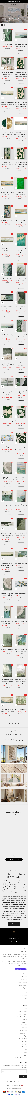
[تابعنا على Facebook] (26, 1081)
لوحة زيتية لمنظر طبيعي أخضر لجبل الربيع (21, 478)
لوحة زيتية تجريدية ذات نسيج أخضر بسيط (21, 534)
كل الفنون (24, 1022)
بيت (26, 1008)
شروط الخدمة (23, 988)
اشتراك (22, 1076)
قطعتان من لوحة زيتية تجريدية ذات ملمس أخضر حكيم (7, 74)
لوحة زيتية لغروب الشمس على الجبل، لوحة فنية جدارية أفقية (20, 134)
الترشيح (22, 24)
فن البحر (24, 1019)
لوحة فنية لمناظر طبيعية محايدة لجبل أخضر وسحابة (21, 681)
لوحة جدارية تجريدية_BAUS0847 (7, 163)
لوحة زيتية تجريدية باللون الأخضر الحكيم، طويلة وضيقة (7, 535)
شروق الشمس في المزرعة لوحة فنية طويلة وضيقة (7, 565)
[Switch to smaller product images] (2, 25)
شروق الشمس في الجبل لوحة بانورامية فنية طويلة (7, 103)
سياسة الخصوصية (22, 979)
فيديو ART (24, 1052)
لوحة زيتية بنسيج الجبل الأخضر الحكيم (21, 335)
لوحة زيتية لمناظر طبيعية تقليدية (21, 506)
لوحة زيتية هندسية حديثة (21, 421)
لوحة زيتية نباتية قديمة (20, 593)
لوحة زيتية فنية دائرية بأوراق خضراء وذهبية (7, 133)
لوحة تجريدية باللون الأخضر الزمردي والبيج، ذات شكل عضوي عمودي (21, 74)
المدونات (24, 1044)
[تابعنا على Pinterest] (14, 1081)
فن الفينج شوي (23, 1038)
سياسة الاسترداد (22, 982)
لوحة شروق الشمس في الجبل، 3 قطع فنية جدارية (7, 710)
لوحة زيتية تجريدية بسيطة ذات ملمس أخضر (7, 478)
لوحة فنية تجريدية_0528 (7, 278)
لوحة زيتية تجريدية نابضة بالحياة (7, 307)
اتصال (25, 998)
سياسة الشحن (23, 985)
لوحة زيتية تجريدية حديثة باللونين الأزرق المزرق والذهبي (21, 250)
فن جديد (24, 1027)
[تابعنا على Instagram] (18, 1081)
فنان (25, 1049)
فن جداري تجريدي (7, 44)
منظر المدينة (23, 1030)
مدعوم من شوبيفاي (10, 1088)
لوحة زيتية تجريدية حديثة (7, 220)
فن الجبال (24, 1036)
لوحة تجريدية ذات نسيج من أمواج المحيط (7, 594)
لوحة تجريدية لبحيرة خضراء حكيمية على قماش (7, 393)
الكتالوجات (24, 1041)
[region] (14, 935)
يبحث (25, 1001)
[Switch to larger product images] (4, 25)
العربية (8, 1085)
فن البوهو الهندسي (7, 447)
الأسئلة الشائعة (23, 977)
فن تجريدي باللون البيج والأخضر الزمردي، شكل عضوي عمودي (21, 164)
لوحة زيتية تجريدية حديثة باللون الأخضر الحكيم (21, 45)
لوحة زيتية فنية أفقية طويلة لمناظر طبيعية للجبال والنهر (7, 250)
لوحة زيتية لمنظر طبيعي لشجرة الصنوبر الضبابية (21, 279)
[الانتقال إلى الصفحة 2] (6, 723)
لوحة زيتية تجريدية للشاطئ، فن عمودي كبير (7, 363)
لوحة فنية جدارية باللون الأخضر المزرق (7, 622)
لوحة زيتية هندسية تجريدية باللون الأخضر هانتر (20, 449)
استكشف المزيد (14, 924)
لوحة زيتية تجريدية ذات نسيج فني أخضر (21, 392)
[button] (14, 856)
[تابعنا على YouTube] (11, 1081)
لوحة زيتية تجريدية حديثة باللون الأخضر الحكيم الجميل (21, 651)
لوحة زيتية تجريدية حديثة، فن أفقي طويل (7, 193)
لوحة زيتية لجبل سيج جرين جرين (21, 363)
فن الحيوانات (23, 1033)
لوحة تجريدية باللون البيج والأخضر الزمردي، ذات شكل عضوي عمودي (21, 104)
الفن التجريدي (23, 1011)
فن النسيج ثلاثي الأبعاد (21, 1016)
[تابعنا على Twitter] (22, 1081)
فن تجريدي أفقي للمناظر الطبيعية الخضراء (7, 335)
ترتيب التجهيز (23, 995)
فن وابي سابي (23, 1014)
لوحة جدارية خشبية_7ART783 (20, 193)
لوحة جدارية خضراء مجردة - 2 (21, 307)
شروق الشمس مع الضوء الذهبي (21, 221)
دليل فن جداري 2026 (21, 1057)
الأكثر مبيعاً (24, 1025)
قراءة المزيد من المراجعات (14, 859)
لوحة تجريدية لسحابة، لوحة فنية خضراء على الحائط (7, 681)
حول (25, 1055)
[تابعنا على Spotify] (7, 1081)
